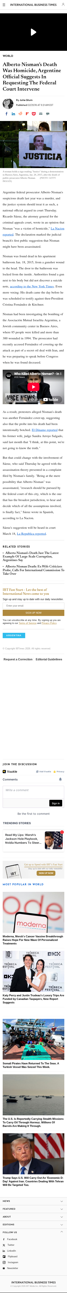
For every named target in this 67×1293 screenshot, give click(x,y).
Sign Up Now (46, 873)
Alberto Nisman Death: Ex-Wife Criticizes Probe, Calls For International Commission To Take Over (33, 570)
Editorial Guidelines (49, 659)
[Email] (41, 114)
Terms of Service (27, 623)
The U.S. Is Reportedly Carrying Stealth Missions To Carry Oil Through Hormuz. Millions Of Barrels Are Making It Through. (33, 1122)
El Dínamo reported (45, 430)
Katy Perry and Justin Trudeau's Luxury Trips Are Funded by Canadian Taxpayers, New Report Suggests (33, 999)
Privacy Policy (49, 623)
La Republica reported (31, 533)
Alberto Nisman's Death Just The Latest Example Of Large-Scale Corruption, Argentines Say (31, 557)
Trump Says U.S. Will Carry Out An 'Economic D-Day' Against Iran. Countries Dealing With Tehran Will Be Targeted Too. (33, 1181)
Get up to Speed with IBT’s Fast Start (43, 864)
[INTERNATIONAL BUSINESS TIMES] (33, 5)
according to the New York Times (32, 286)
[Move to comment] (47, 114)
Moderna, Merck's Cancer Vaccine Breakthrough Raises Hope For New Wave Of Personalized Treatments (33, 940)
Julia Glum (26, 100)
